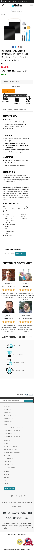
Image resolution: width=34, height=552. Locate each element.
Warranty (7, 477)
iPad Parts (7, 412)
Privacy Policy (17, 506)
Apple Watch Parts (10, 415)
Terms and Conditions (25, 502)
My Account (8, 461)
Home (3, 14)
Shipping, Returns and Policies (17, 109)
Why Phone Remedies (10, 449)
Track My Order (9, 489)
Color (5, 86)
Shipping (7, 443)
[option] (17, 31)
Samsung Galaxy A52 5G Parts (13, 427)
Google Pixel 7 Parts (10, 433)
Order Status (8, 464)
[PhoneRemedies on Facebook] (16, 496)
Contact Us (7, 483)
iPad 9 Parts (8, 421)
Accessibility (8, 474)
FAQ (5, 480)
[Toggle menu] (31, 5)
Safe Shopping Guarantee (12, 452)
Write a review (20, 254)
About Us (7, 455)
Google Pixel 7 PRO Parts (12, 436)
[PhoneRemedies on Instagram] (20, 496)
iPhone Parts (8, 409)
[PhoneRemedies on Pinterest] (24, 496)
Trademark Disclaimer (11, 458)
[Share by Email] (21, 47)
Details (4, 109)
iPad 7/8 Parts (8, 418)
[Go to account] (6, 1)
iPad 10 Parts (8, 424)
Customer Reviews (10, 467)
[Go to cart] (2, 5)
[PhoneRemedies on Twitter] (12, 496)
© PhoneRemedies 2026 (9, 502)
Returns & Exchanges (10, 446)
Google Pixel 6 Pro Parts (12, 430)
